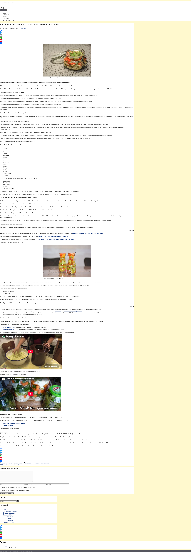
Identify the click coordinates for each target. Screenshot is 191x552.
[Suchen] (17, 501)
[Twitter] (67, 33)
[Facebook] (67, 31)
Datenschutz (6, 18)
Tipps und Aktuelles (8, 522)
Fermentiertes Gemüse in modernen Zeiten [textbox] (12, 92)
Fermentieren (10, 463)
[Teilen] (67, 43)
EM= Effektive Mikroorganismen (73, 311)
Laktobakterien (29, 463)
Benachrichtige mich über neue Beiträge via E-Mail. (15, 490)
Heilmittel (8, 518)
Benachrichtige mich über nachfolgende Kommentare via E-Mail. (19, 487)
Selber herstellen (19, 463)
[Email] (67, 35)
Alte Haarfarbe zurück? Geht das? (10, 464)
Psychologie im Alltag (9, 513)
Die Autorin (6, 14)
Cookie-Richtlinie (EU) (9, 20)
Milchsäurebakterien (45, 463)
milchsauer (37, 463)
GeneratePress (28, 551)
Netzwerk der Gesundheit (6, 2)
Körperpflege (9, 520)
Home (4, 13)
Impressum (6, 16)
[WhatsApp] (67, 38)
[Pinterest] (67, 40)
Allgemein (4, 463)
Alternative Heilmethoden (10, 511)
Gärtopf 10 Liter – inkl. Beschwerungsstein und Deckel (87, 233)
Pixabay (5, 546)
